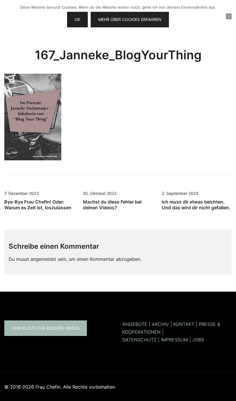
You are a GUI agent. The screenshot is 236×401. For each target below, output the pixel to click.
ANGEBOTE (134, 324)
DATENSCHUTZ (139, 340)
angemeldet (43, 259)
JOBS (198, 340)
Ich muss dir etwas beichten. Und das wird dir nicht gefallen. (196, 204)
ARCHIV (160, 324)
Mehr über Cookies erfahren (129, 19)
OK (77, 19)
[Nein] (229, 16)
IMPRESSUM (174, 340)
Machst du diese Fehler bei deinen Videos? (112, 204)
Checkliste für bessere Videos (45, 328)
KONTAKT (183, 324)
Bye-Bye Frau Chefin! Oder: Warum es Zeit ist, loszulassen (37, 204)
